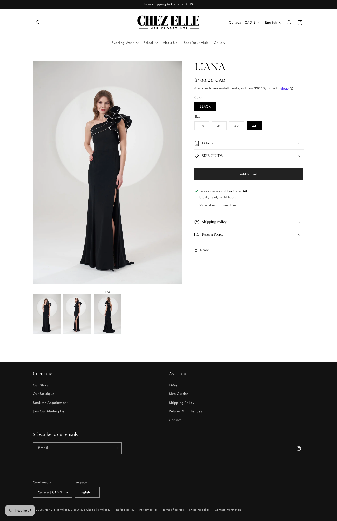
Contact (175, 419)
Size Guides (178, 393)
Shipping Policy (181, 402)
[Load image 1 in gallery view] (47, 313)
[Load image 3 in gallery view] (107, 313)
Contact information (228, 510)
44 (254, 125)
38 (204, 126)
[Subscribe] (116, 448)
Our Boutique (43, 393)
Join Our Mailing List (49, 411)
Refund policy (125, 510)
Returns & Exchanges (185, 411)
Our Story (40, 385)
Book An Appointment (50, 402)
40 (222, 126)
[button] (38, 22)
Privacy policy (148, 510)
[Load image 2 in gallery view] (77, 313)
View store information (217, 205)
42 (239, 126)
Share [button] (204, 249)
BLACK (205, 106)
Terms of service (173, 510)
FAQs (173, 385)
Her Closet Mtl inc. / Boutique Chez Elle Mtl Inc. (77, 510)
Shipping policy (199, 510)
